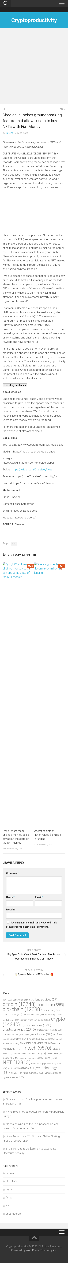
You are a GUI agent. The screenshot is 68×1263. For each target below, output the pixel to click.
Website (10, 909)
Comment (12, 873)
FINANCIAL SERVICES (35, 1043)
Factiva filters (17, 1039)
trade (17, 1073)
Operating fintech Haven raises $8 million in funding (47, 834)
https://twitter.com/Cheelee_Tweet (32, 469)
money (8, 1058)
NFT (5, 108)
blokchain (22, 1009)
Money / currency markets (29, 1058)
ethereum (43, 1034)
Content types (29, 1020)
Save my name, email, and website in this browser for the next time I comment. (31, 924)
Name (10, 897)
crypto (9, 1189)
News (50, 1057)
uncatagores (13, 1213)
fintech (36, 1048)
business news (12, 1014)
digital (29, 1034)
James (9, 133)
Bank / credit (21, 999)
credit (44, 1020)
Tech (35, 1068)
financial (47, 1039)
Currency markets (13, 1034)
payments (49, 1063)
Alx (54, 1250)
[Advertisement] (34, 68)
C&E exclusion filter (33, 1015)
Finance (33, 1039)
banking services (44, 999)
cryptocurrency (19, 1029)
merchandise (55, 1053)
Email (39, 897)
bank (7, 1000)
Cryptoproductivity (34, 20)
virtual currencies (33, 1073)
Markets (39, 1053)
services (14, 1068)
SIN (24, 1068)
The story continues (15, 385)
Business (51, 1010)
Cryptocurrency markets (49, 1030)
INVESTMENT (22, 1053)
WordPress (32, 1250)
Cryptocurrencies (36, 1025)
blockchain (50, 1005)
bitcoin (19, 1004)
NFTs (36, 1063)
